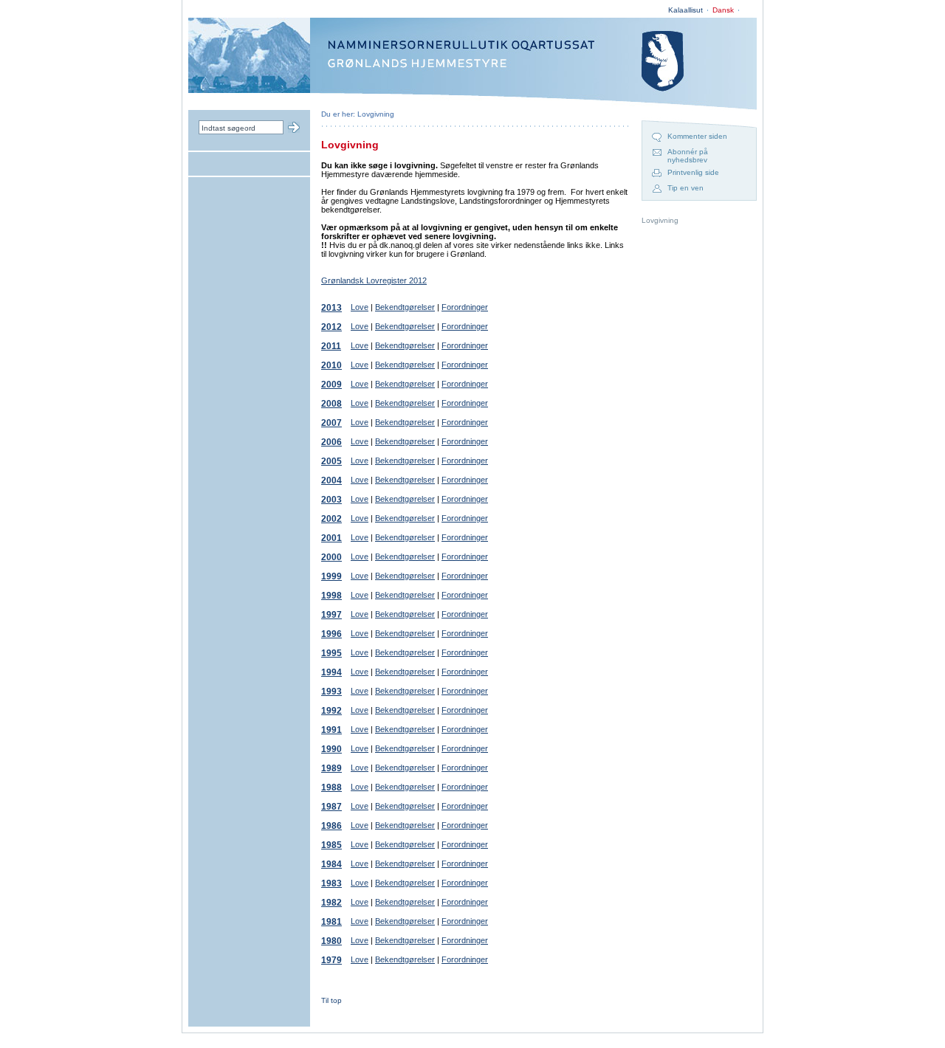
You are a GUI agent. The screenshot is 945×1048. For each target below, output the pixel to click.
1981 (331, 922)
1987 (331, 806)
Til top (331, 1000)
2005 (331, 461)
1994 (331, 672)
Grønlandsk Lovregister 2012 (374, 280)
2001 (331, 538)
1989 (331, 768)
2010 (331, 365)
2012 (331, 327)
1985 (331, 845)
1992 (331, 711)
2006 (331, 442)
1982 (331, 902)
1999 (331, 576)
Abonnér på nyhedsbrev (687, 156)
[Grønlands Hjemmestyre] (249, 90)
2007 (331, 423)
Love (359, 307)
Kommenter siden (697, 136)
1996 (331, 634)
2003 (331, 499)
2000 (331, 557)
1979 (331, 960)
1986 (331, 826)
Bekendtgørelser (405, 307)
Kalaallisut (685, 10)
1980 (331, 941)
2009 (331, 384)
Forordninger (464, 307)
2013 (331, 308)
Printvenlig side (693, 172)
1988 (331, 787)
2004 (331, 480)
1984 (331, 864)
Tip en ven (685, 188)
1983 (331, 883)
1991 (331, 730)
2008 (331, 404)
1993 (331, 691)
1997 (331, 615)
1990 (331, 749)
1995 (331, 653)
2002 (331, 519)
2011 (331, 346)
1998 (331, 595)
